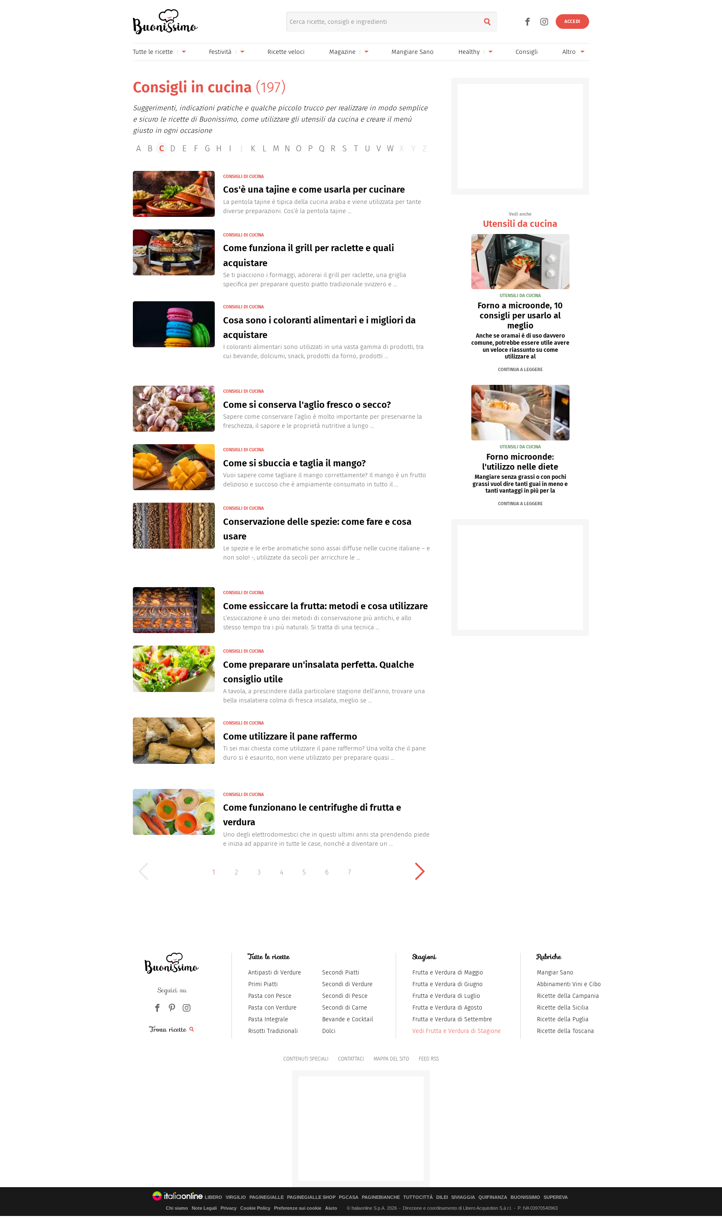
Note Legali (204, 1208)
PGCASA (348, 1197)
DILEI (442, 1197)
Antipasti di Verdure (274, 972)
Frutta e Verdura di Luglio (446, 996)
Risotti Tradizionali (273, 1031)
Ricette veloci (286, 52)
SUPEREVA (556, 1197)
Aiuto (331, 1208)
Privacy (228, 1208)
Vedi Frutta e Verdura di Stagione (456, 1031)
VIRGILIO (236, 1197)
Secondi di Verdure (347, 984)
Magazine (342, 52)
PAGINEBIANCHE (381, 1197)
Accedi (572, 21)
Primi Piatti (263, 984)
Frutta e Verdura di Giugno (447, 984)
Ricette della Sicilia (563, 1007)
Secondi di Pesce (345, 996)
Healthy (469, 52)
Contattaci (351, 1059)
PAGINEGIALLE (266, 1197)
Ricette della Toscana (565, 1031)
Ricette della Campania (568, 996)
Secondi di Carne (344, 1007)
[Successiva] (419, 871)
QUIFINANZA (492, 1197)
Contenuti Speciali (305, 1059)
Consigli (527, 52)
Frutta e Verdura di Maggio (447, 972)
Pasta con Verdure (272, 1007)
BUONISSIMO (525, 1197)
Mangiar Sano (555, 972)
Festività (220, 52)
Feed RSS (429, 1059)
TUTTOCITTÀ (418, 1197)
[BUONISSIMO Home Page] (165, 21)
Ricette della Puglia (563, 1019)
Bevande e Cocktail (347, 1019)
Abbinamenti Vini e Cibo (569, 984)
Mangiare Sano (413, 52)
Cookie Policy (255, 1208)
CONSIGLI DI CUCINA (243, 176)
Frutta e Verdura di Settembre (452, 1019)
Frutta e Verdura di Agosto (447, 1007)
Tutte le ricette (153, 52)
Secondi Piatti (340, 972)
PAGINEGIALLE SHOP (311, 1197)
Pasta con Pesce (270, 996)
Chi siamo (177, 1208)
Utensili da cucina (520, 220)
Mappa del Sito (391, 1059)
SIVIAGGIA (463, 1197)
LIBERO (213, 1197)
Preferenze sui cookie (297, 1208)
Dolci (329, 1031)
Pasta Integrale (268, 1019)
